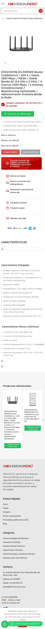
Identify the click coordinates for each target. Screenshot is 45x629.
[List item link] (22, 504)
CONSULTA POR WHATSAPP (13, 445)
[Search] (41, 11)
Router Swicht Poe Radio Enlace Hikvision (25, 18)
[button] (4, 624)
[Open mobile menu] (3, 3)
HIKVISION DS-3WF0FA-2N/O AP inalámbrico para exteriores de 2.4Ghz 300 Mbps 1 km (32, 415)
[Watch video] (5, 62)
